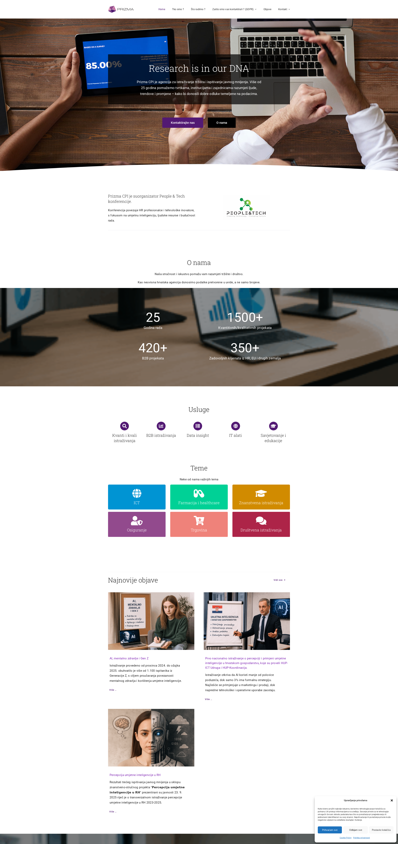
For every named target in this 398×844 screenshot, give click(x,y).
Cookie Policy (346, 838)
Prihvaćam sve (330, 830)
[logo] (121, 7)
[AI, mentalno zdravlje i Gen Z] (151, 621)
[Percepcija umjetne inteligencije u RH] (151, 737)
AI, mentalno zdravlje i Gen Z (129, 658)
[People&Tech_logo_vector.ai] (246, 196)
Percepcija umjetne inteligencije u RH (135, 775)
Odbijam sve (355, 830)
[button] (391, 800)
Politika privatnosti (361, 838)
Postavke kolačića (381, 830)
